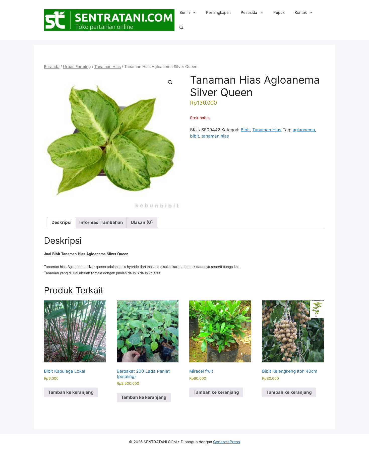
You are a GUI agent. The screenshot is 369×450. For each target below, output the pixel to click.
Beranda (51, 66)
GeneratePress (226, 441)
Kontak (301, 12)
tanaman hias (215, 136)
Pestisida (249, 12)
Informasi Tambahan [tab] (101, 222)
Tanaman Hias (107, 66)
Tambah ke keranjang (71, 392)
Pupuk (279, 12)
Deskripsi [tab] (61, 222)
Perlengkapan (218, 12)
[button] (181, 27)
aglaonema (304, 129)
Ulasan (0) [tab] (142, 222)
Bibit (245, 129)
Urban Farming (77, 66)
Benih (184, 12)
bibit (194, 136)
